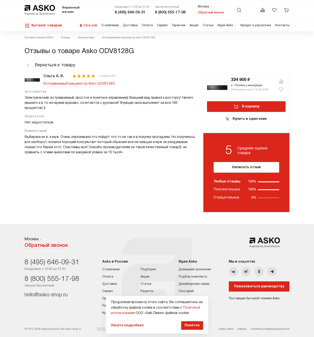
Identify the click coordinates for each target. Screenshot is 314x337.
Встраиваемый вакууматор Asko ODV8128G (79, 83)
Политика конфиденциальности (269, 329)
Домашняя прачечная (195, 269)
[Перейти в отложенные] (274, 10)
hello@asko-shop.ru (46, 295)
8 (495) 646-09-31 (130, 12)
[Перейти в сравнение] (262, 10)
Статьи (208, 25)
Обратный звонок (211, 12)
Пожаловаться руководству (259, 286)
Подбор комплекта (193, 276)
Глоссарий (186, 291)
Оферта (242, 329)
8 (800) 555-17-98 (170, 12)
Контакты (282, 25)
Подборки (148, 269)
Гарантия (178, 25)
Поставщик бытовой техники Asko (254, 298)
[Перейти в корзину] (286, 10)
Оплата (147, 25)
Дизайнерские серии (194, 284)
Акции (194, 25)
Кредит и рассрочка (256, 25)
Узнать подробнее (127, 325)
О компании (110, 25)
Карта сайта (226, 329)
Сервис (162, 25)
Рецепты (147, 291)
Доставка (130, 25)
